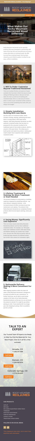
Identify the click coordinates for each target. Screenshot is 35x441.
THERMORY (7, 411)
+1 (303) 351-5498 (17, 352)
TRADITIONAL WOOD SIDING (11, 418)
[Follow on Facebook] (5, 427)
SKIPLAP (6, 405)
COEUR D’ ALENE (8, 416)
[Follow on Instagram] (8, 427)
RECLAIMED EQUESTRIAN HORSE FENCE (14, 409)
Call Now (8, 355)
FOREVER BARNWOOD (10, 414)
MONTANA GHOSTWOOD (10, 412)
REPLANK (6, 407)
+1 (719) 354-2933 (17, 373)
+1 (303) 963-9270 (17, 362)
